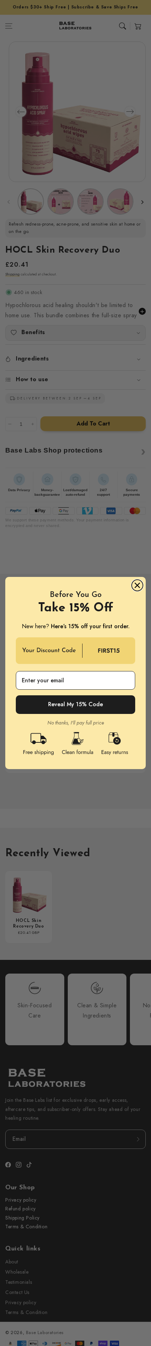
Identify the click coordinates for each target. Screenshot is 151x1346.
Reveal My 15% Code (75, 704)
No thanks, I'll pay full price (75, 723)
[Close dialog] (137, 585)
